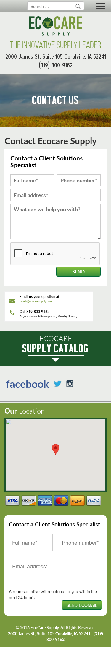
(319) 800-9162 (56, 65)
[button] (55, 449)
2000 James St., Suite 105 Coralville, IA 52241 (49, 633)
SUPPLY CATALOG (55, 344)
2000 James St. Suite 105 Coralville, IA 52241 (55, 56)
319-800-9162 (37, 311)
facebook (27, 383)
